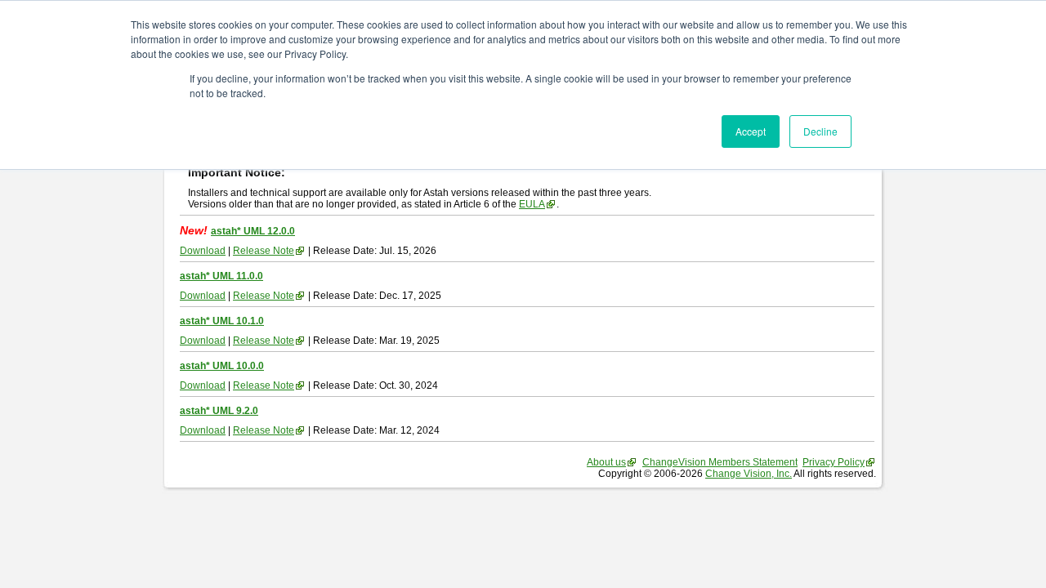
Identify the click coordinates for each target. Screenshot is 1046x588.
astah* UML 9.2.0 (219, 410)
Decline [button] (820, 131)
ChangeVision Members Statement (720, 462)
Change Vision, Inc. (748, 473)
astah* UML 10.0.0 (222, 366)
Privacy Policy (833, 462)
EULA (532, 204)
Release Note (263, 250)
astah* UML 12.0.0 (253, 231)
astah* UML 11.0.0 (221, 276)
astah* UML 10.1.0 (222, 321)
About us (606, 462)
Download (203, 250)
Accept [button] (750, 131)
